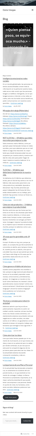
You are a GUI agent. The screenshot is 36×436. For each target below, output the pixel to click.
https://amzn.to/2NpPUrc (19, 114)
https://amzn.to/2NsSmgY (18, 116)
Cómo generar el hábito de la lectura (17, 266)
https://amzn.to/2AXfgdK (11, 121)
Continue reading (17, 103)
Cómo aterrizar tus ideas (12, 335)
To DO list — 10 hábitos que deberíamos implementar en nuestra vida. (17, 172)
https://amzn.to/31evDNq (11, 118)
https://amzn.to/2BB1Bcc (17, 123)
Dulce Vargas (9, 10)
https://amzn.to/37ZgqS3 (11, 128)
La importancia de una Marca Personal (17, 365)
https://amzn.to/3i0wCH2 (11, 130)
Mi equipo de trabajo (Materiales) (16, 110)
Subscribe (27, 421)
